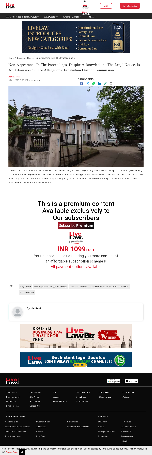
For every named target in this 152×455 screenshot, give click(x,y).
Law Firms (103, 416)
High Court (11, 401)
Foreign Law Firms (106, 431)
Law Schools (35, 392)
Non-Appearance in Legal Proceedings (50, 287)
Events (101, 427)
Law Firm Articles (128, 427)
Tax (54, 392)
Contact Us (35, 406)
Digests (75, 16)
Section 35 (123, 287)
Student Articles (43, 422)
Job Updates (104, 392)
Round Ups (81, 397)
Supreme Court (29, 16)
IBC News (34, 397)
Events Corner (12, 406)
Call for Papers (11, 422)
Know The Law (60, 401)
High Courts (50, 16)
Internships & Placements (78, 427)
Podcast (125, 397)
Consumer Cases (25, 58)
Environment (128, 392)
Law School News (12, 436)
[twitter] (87, 83)
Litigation (125, 441)
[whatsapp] (93, 83)
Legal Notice (25, 287)
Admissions (41, 427)
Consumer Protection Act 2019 (103, 287)
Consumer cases (83, 392)
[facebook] (81, 83)
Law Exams (41, 436)
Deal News (102, 422)
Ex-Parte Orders (27, 292)
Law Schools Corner (15, 416)
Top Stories (15, 16)
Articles (66, 16)
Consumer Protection (78, 287)
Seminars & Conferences (15, 431)
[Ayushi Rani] (17, 312)
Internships (102, 436)
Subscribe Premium (130, 6)
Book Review (105, 397)
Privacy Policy (11, 452)
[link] (105, 83)
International (82, 401)
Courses (39, 431)
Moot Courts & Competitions (17, 427)
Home (11, 58)
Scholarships (72, 422)
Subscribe (76, 225)
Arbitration (35, 401)
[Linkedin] (99, 83)
